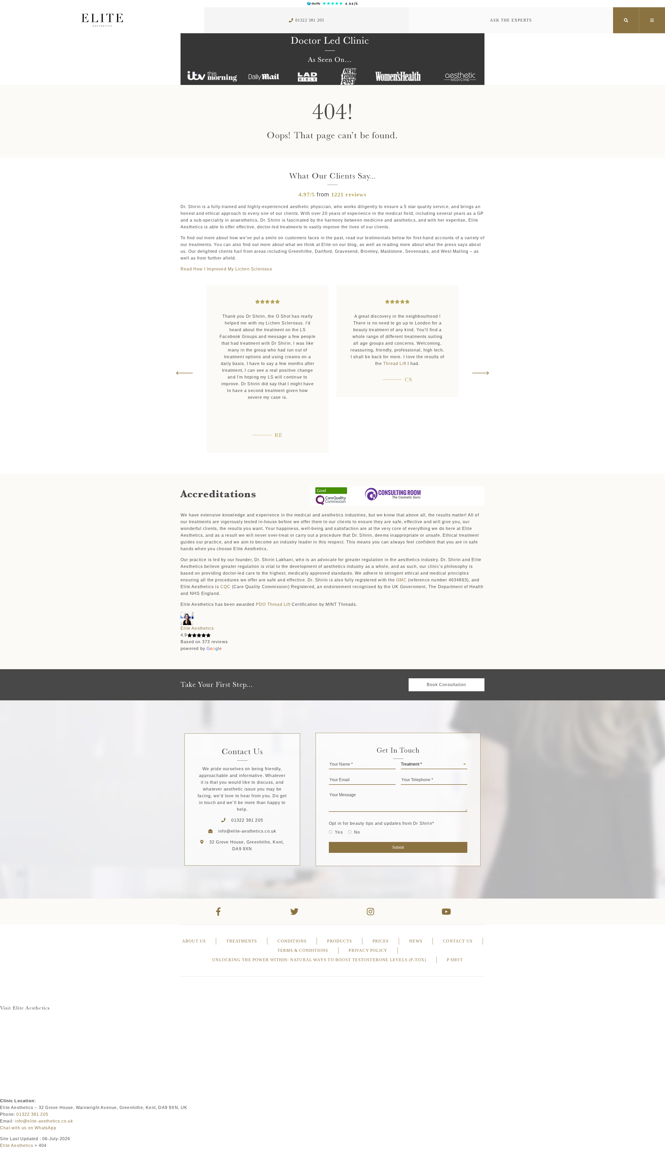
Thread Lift (264, 363)
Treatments (241, 941)
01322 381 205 (309, 20)
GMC (401, 580)
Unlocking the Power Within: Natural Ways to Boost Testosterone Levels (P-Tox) (319, 960)
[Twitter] (295, 912)
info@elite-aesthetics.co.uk (247, 831)
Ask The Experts (511, 20)
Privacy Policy (368, 950)
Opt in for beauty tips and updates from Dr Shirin (381, 823)
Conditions (292, 941)
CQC (225, 587)
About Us (194, 941)
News (415, 941)
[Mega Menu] (652, 20)
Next (480, 373)
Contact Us (458, 941)
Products (339, 941)
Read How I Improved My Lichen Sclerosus (226, 269)
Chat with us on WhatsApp (28, 1128)
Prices (381, 941)
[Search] (626, 20)
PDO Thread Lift (273, 604)
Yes (339, 832)
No (357, 832)
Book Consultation (446, 684)
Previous (185, 373)
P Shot (455, 960)
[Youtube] (447, 912)
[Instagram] (370, 912)
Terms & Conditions (302, 950)
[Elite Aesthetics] (102, 20)
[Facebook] (219, 912)
